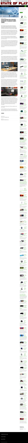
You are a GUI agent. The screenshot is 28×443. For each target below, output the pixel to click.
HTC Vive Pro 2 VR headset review (5, 116)
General (2, 18)
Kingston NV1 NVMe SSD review (5, 119)
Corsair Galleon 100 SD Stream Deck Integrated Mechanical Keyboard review (23, 295)
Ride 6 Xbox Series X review (25, 301)
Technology (4, 18)
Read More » (25, 71)
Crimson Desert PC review (25, 215)
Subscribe (21, 12)
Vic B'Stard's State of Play (5, 6)
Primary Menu (27, 6)
